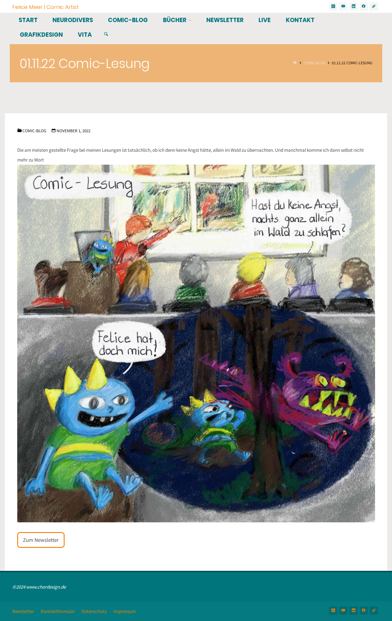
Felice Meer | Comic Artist (45, 7)
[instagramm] (333, 6)
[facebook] (364, 6)
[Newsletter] (374, 6)
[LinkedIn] (353, 6)
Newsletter (23, 611)
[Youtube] (343, 6)
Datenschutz (94, 611)
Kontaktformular (58, 611)
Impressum (124, 611)
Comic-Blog (314, 63)
